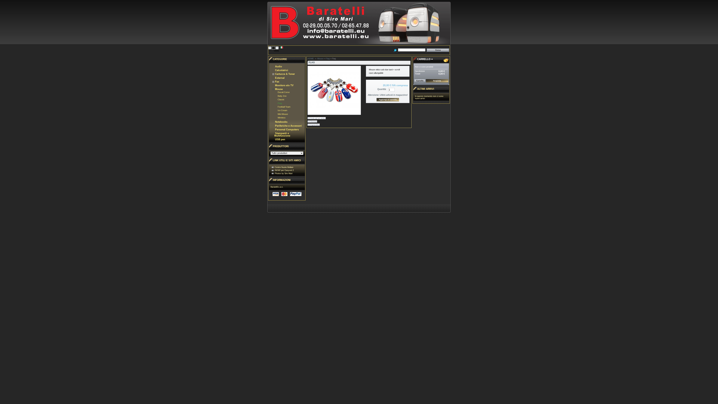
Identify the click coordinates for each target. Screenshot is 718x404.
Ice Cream (282, 110)
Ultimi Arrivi (425, 89)
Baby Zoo (282, 96)
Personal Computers (287, 129)
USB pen (280, 139)
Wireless (282, 118)
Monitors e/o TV (284, 85)
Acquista (437, 81)
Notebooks (281, 121)
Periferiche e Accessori (288, 125)
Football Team (284, 107)
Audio (278, 66)
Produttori (281, 146)
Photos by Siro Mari (283, 173)
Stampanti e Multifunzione (282, 134)
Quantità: (381, 89)
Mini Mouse (283, 114)
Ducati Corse (284, 92)
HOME (311, 58)
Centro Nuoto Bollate (284, 167)
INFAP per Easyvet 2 (284, 170)
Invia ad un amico (318, 118)
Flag (280, 103)
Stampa (313, 121)
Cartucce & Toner (285, 74)
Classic (281, 99)
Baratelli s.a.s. (277, 187)
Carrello (423, 59)
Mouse (279, 89)
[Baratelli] (359, 42)
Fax (277, 81)
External (280, 77)
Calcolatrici (281, 70)
